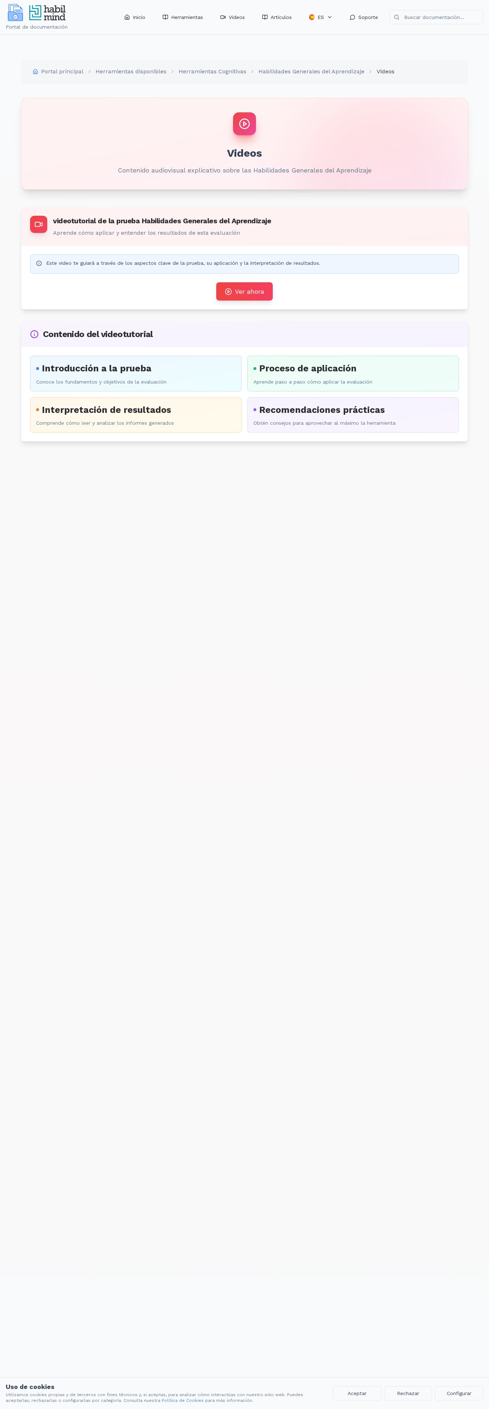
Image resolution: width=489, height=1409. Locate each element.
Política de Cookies (183, 1400)
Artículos (281, 17)
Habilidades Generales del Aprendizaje (311, 71)
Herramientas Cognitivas (212, 71)
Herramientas (187, 17)
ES (321, 17)
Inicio (139, 17)
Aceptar (357, 1393)
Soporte (368, 17)
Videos (237, 17)
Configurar (459, 1393)
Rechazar (408, 1393)
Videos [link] (385, 71)
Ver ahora (249, 291)
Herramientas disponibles (131, 71)
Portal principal (62, 71)
